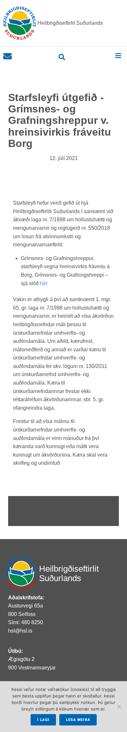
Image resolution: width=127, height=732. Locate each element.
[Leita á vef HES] (62, 57)
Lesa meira (78, 720)
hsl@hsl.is (20, 631)
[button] (118, 55)
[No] (119, 706)
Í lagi (43, 720)
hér (45, 283)
